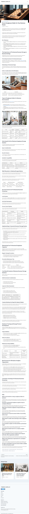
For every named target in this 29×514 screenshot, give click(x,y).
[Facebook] (1, 489)
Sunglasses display (6, 21)
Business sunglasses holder (5, 449)
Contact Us (2, 497)
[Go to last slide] (2, 471)
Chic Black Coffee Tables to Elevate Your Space (22, 455)
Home (2, 492)
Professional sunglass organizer (12, 449)
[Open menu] (27, 1)
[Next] (26, 471)
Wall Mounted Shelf (3, 505)
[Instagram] (4, 489)
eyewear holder (12, 101)
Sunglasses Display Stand (4, 501)
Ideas (2, 21)
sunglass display (22, 60)
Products (2, 495)
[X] (3, 489)
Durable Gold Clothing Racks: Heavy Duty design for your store (7, 455)
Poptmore (4, 26)
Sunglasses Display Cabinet (4, 502)
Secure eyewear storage (20, 449)
